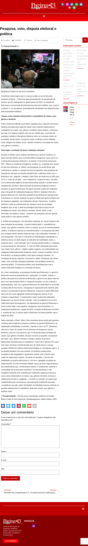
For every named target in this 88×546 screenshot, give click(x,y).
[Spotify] (74, 7)
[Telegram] (81, 4)
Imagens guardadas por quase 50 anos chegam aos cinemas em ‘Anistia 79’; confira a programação (69, 62)
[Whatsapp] (76, 4)
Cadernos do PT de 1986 (81, 86)
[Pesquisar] (85, 40)
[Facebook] (62, 4)
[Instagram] (67, 4)
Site (2, 469)
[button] (44, 16)
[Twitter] (72, 4)
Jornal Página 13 (70, 103)
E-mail (4, 460)
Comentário (6, 424)
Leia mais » (66, 80)
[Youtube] (69, 7)
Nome (4, 451)
